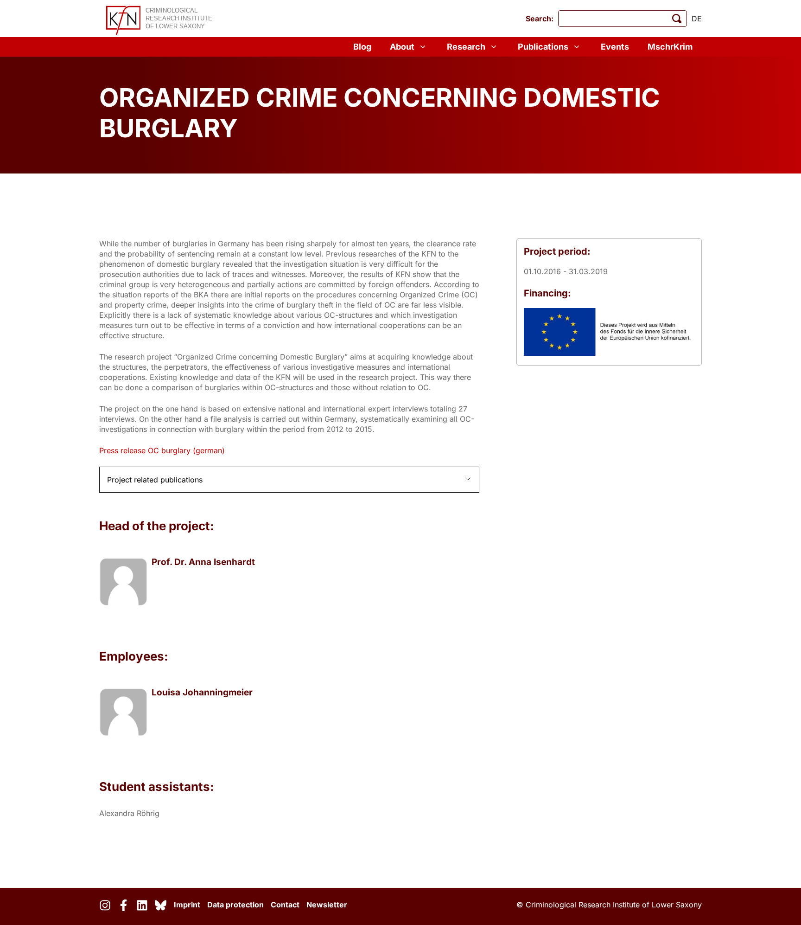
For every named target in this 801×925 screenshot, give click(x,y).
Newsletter (326, 904)
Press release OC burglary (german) (162, 450)
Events (615, 46)
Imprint (187, 904)
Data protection (235, 904)
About (402, 46)
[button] (289, 480)
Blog (362, 46)
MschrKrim (670, 46)
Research (466, 46)
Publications (543, 46)
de (697, 18)
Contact (285, 904)
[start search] (677, 18)
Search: (539, 18)
